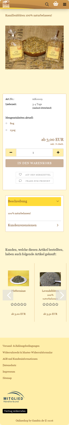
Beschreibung (17, 201)
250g (12, 129)
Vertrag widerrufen (15, 411)
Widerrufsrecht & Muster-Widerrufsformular (28, 352)
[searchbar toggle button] (46, 4)
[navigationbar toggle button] (64, 4)
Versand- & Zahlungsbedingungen (21, 345)
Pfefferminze (18, 290)
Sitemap (7, 377)
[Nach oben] (59, 420)
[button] (10, 153)
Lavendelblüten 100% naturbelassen (50, 294)
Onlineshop (22, 420)
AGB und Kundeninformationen (20, 358)
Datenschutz (9, 365)
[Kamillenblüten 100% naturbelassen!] (34, 47)
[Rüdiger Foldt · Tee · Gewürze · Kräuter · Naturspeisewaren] (4, 4)
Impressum (9, 371)
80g (12, 123)
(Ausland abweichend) (41, 108)
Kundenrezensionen (22, 225)
